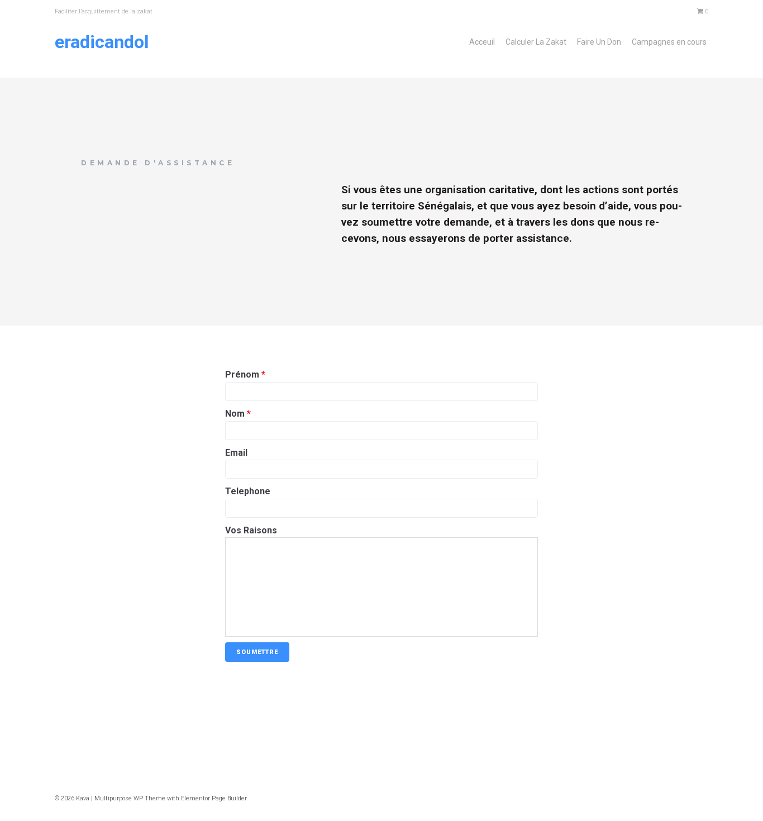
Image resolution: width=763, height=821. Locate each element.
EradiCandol (102, 41)
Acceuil (482, 41)
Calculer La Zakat (536, 41)
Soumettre (257, 652)
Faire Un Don (599, 41)
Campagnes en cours (669, 41)
